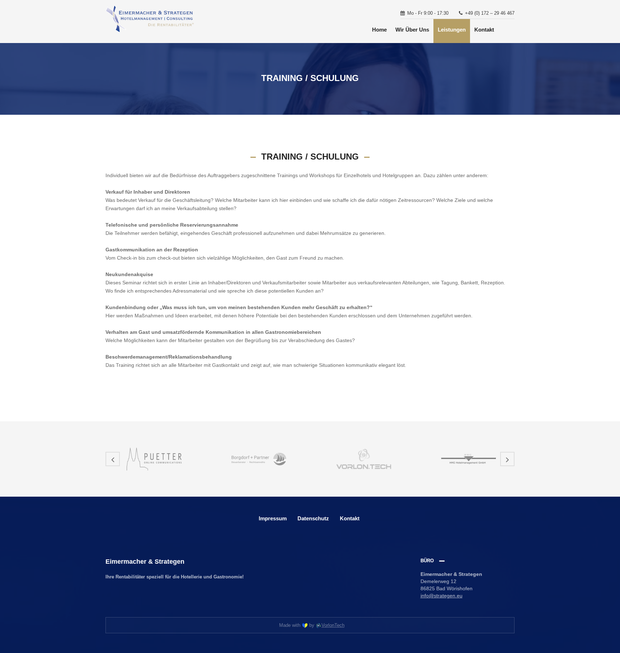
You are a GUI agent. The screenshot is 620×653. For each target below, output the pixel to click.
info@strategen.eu (441, 595)
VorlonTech (332, 625)
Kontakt (484, 30)
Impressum (273, 518)
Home (379, 30)
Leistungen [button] (452, 30)
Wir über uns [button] (412, 30)
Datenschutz (313, 518)
